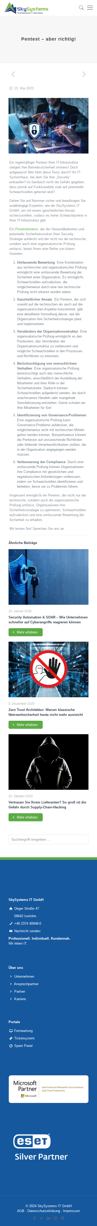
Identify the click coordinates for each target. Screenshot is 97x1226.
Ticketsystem (24, 1038)
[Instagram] (55, 1218)
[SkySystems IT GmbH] (26, 7)
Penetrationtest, (27, 229)
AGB (20, 1211)
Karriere (20, 999)
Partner (19, 991)
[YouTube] (41, 1218)
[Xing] (62, 1218)
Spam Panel (23, 1046)
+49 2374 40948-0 (27, 923)
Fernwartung (23, 1031)
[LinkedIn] (48, 1218)
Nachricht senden (27, 931)
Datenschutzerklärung (43, 1211)
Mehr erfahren (27, 632)
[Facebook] (34, 1218)
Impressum (71, 1211)
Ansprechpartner (26, 984)
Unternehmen (24, 976)
